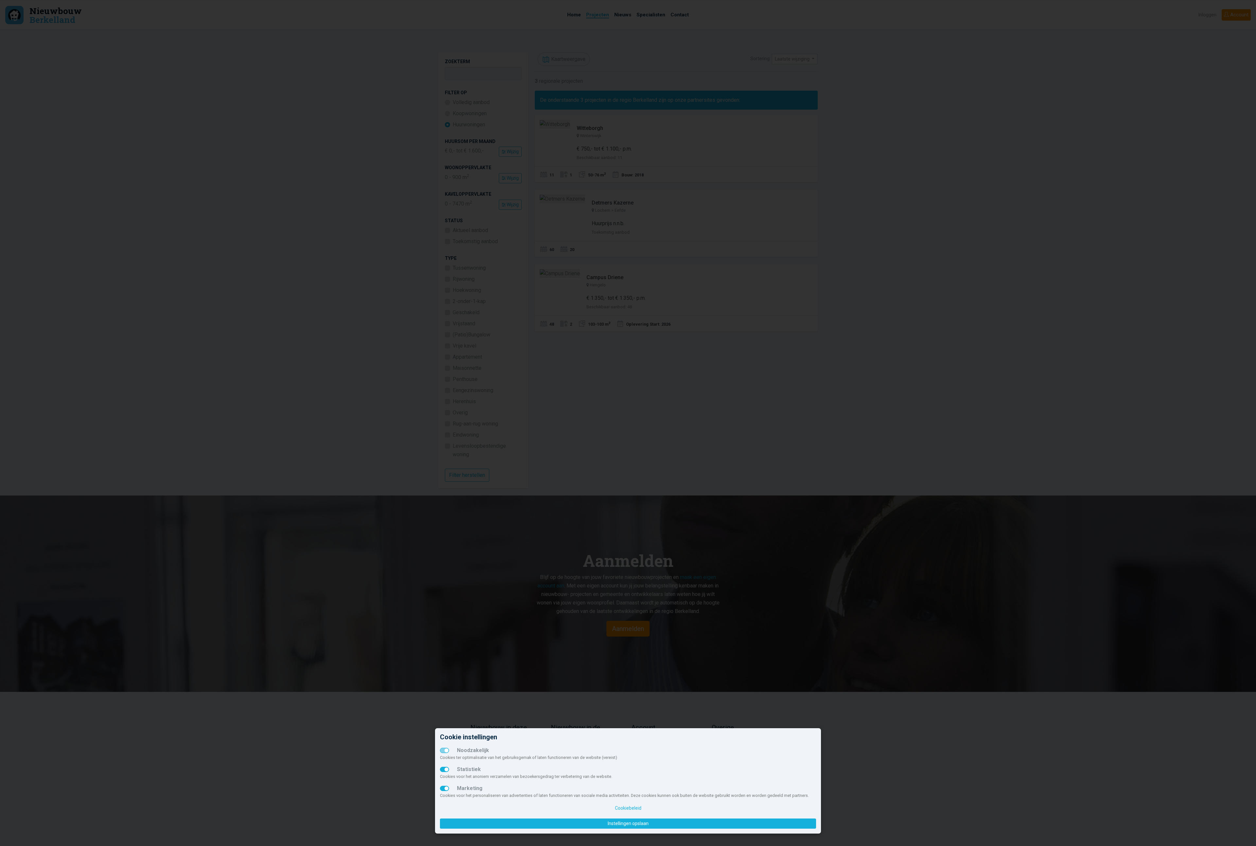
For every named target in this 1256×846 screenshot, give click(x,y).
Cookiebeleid (628, 808)
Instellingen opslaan (628, 823)
